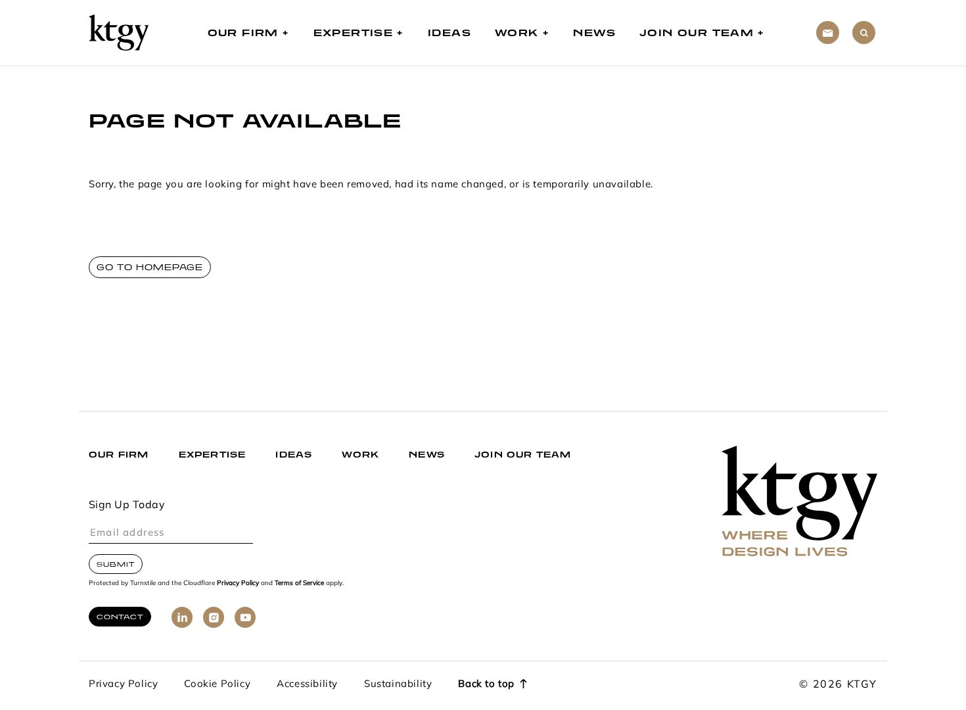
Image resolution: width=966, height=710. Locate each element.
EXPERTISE (212, 455)
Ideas (449, 32)
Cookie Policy (217, 685)
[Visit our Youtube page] (245, 617)
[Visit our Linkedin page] (182, 617)
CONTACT (120, 617)
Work (517, 32)
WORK (360, 455)
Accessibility (307, 685)
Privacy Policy (238, 583)
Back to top (486, 685)
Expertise (353, 32)
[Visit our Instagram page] (213, 617)
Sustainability (398, 685)
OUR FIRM (119, 455)
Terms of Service (299, 583)
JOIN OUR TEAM (523, 455)
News (594, 32)
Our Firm (243, 32)
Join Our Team (696, 32)
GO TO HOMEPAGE (150, 267)
